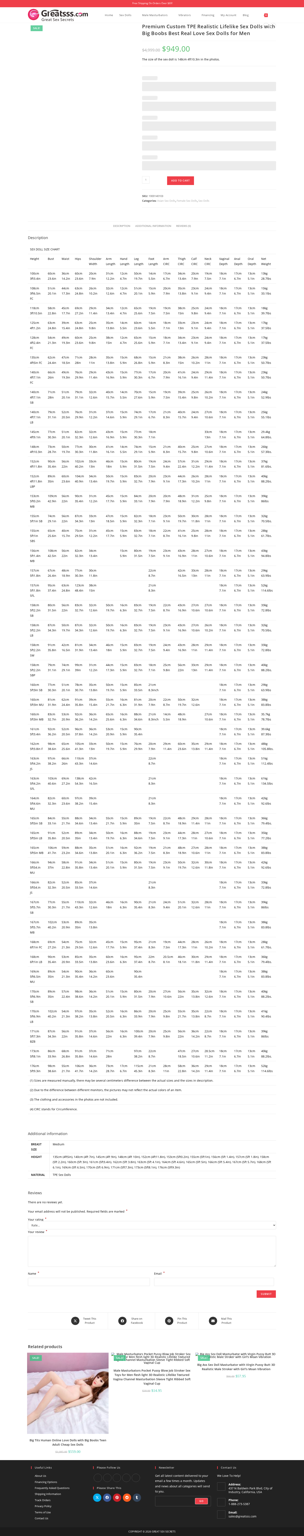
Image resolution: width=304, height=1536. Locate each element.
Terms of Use (43, 1512)
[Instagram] (117, 1478)
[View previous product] (266, 26)
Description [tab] (121, 226)
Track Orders (42, 1500)
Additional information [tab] (153, 226)
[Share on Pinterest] (117, 1498)
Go (201, 1501)
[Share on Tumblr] (137, 1498)
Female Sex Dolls (187, 201)
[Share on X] (97, 1498)
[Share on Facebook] (107, 1498)
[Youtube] (107, 1478)
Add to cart (180, 180)
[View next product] (273, 26)
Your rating (37, 1219)
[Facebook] (98, 1478)
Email (159, 1273)
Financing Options (46, 1482)
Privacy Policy (43, 1506)
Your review (37, 1231)
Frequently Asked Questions (52, 1488)
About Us (40, 1476)
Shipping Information (48, 1494)
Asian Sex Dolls (166, 201)
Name (33, 1273)
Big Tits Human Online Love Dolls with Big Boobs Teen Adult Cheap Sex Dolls (68, 1442)
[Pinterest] (136, 1478)
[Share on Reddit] (127, 1498)
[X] (126, 1478)
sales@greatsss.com (242, 1516)
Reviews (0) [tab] (183, 226)
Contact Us (41, 1518)
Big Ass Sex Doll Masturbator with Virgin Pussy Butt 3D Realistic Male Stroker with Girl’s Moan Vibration (236, 1367)
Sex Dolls (203, 201)
